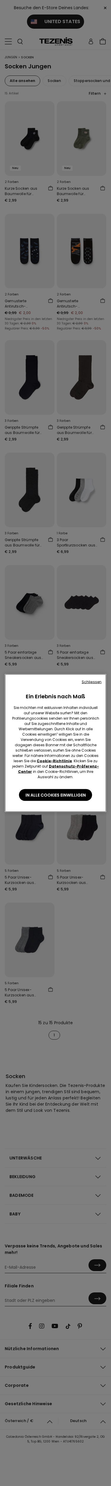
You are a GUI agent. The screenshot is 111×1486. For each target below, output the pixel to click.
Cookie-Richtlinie (54, 760)
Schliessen (92, 681)
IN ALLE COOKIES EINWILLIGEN (55, 795)
